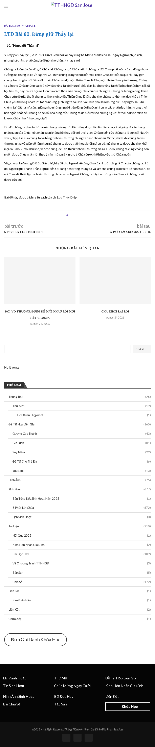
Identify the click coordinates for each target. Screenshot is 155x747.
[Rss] (77, 738)
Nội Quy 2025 (82, 535)
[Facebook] (142, 6)
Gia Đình (82, 443)
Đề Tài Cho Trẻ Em (82, 461)
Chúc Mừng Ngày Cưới (72, 685)
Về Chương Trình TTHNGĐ (82, 563)
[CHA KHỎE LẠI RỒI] (115, 280)
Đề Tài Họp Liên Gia (79, 424)
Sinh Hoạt (79, 489)
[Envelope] (89, 738)
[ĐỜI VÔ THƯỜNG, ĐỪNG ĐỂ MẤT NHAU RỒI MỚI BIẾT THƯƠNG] (39, 280)
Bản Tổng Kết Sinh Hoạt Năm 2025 (82, 498)
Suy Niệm (82, 452)
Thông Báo (79, 396)
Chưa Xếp (79, 619)
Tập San (82, 572)
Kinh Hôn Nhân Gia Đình (82, 544)
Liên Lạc (79, 591)
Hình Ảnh (79, 480)
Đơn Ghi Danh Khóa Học (35, 639)
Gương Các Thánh (82, 433)
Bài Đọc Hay (82, 554)
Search (142, 349)
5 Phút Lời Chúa (82, 507)
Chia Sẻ (82, 582)
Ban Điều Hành (82, 600)
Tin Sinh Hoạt (13, 685)
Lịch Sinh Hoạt (82, 517)
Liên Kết (79, 609)
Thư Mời (82, 406)
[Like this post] (70, 215)
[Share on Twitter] (78, 215)
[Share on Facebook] (74, 215)
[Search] (149, 6)
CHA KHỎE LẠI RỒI (115, 311)
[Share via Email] (86, 215)
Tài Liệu (79, 526)
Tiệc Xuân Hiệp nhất (84, 415)
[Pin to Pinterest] (82, 215)
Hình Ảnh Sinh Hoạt (18, 696)
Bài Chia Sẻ (11, 704)
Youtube (82, 470)
